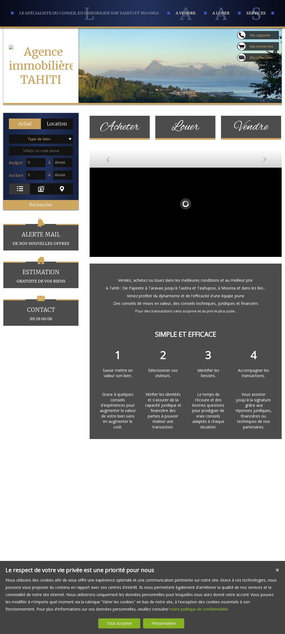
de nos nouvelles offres (41, 238)
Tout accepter (119, 623)
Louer (185, 127)
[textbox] (41, 150)
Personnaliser (163, 623)
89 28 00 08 (41, 313)
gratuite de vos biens (40, 276)
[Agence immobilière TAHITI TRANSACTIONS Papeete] (41, 108)
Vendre (251, 127)
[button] (25, 124)
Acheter (119, 127)
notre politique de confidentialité (199, 609)
